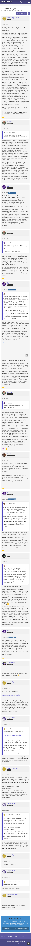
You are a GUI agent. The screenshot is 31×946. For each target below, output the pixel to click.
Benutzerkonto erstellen (21, 928)
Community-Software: (15, 941)
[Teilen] (29, 13)
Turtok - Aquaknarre (8, 10)
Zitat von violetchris (10, 294)
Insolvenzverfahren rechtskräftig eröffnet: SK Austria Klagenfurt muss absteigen (13, 694)
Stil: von (15, 943)
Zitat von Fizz (9, 242)
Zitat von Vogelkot (10, 132)
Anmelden (7, 928)
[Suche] (21, 1)
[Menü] (29, 1)
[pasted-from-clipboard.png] (15, 349)
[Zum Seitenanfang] (28, 943)
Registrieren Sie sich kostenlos (14, 923)
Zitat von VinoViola (10, 503)
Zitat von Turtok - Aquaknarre (13, 729)
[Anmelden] (25, 2)
